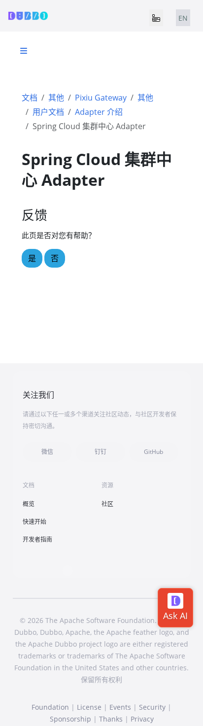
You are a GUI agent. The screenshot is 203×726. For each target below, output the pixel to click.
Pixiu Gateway (101, 97)
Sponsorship (70, 719)
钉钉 (100, 452)
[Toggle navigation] (156, 17)
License (89, 707)
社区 (107, 504)
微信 (47, 452)
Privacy (142, 719)
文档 (29, 97)
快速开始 (34, 522)
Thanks (111, 719)
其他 (56, 97)
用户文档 (48, 111)
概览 (28, 504)
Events (120, 707)
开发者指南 (37, 539)
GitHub (153, 452)
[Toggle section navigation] (24, 50)
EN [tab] (183, 18)
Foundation (50, 707)
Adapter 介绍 (99, 111)
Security (152, 707)
